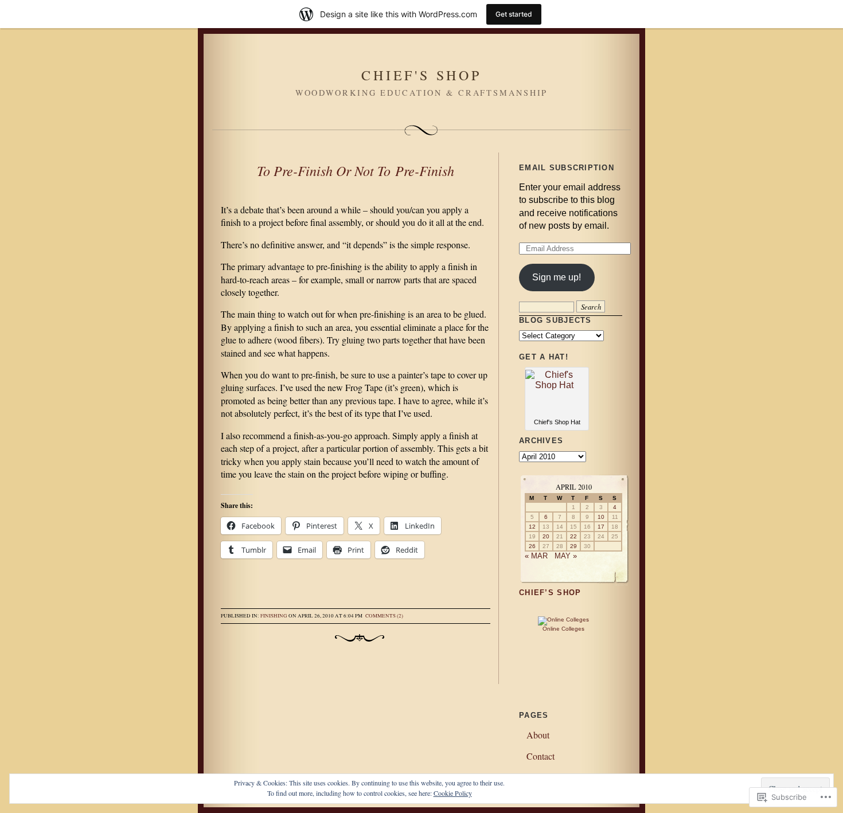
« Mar (536, 556)
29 (573, 546)
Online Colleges (563, 629)
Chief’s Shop (550, 592)
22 (573, 536)
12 (532, 526)
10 (601, 517)
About (537, 735)
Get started (513, 14)
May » (566, 556)
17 (601, 526)
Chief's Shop (421, 75)
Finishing (273, 615)
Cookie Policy (453, 793)
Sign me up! (556, 277)
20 (546, 536)
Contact (540, 756)
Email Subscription (566, 167)
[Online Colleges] (563, 619)
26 (532, 546)
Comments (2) (384, 615)
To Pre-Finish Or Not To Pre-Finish (355, 170)
